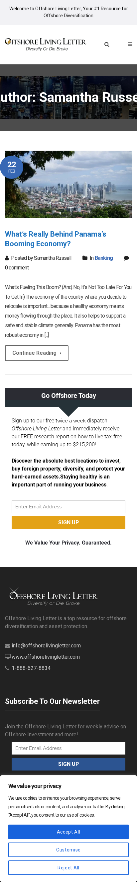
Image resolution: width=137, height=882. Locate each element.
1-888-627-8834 (31, 668)
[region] (68, 828)
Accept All (68, 832)
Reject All (68, 867)
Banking (104, 258)
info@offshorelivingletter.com (46, 645)
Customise (68, 849)
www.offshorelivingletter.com (46, 657)
